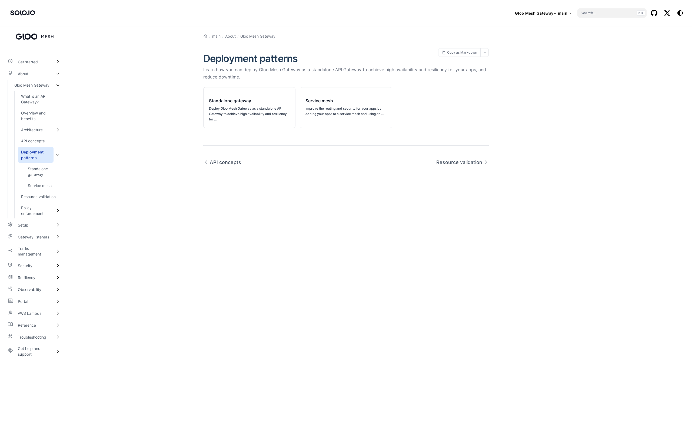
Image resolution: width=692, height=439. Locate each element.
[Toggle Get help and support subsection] (58, 351)
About (230, 36)
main (216, 36)
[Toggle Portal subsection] (58, 301)
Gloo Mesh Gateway (257, 36)
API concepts (225, 162)
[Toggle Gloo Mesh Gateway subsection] (58, 85)
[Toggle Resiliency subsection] (58, 277)
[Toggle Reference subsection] (58, 325)
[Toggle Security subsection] (58, 265)
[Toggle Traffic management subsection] (58, 251)
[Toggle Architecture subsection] (58, 130)
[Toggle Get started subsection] (58, 61)
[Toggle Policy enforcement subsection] (58, 210)
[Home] (205, 36)
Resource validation (459, 162)
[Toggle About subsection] (58, 73)
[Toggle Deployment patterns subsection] (58, 155)
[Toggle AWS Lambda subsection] (58, 313)
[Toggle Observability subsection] (58, 289)
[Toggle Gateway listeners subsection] (58, 236)
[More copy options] (484, 52)
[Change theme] (680, 13)
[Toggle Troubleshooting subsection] (58, 337)
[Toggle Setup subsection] (58, 225)
